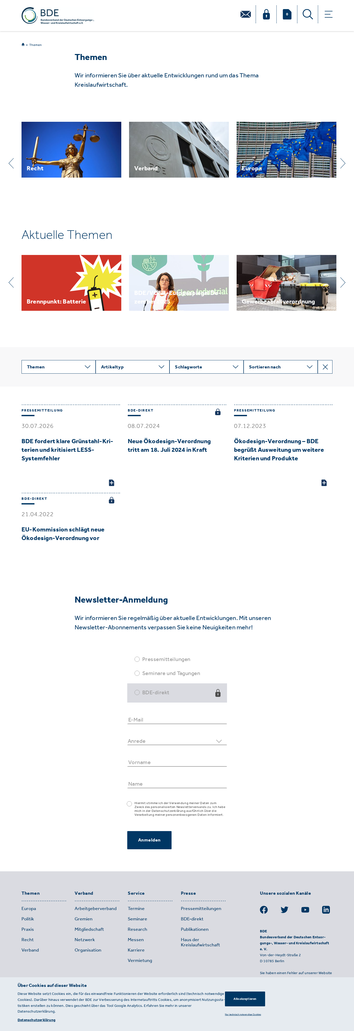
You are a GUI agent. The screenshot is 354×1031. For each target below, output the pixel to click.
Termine (136, 908)
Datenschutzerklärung (36, 1020)
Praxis (28, 929)
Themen (35, 44)
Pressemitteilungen (166, 659)
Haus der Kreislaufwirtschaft (200, 942)
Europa (29, 908)
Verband (84, 893)
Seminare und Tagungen (171, 673)
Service (136, 893)
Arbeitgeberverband (96, 908)
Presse (188, 893)
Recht (28, 939)
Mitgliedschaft (89, 929)
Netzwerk (85, 939)
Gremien (84, 919)
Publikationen (195, 929)
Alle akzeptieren (244, 999)
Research (137, 929)
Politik (28, 919)
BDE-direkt (155, 692)
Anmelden (149, 840)
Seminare (137, 919)
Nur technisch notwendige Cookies (243, 1014)
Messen (136, 939)
